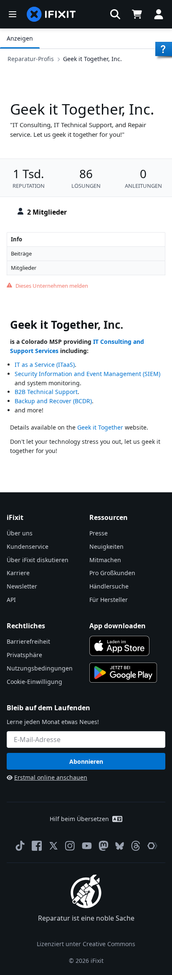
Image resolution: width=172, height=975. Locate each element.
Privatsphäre (24, 655)
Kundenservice (27, 546)
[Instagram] (70, 846)
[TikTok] (20, 846)
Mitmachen (105, 560)
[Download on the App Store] (119, 646)
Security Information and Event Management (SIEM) (87, 374)
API (11, 600)
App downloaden (117, 625)
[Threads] (136, 846)
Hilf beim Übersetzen (79, 819)
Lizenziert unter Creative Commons (86, 944)
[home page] (51, 14)
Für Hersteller (108, 600)
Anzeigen (20, 38)
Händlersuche (109, 586)
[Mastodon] (104, 846)
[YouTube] (87, 846)
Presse (98, 533)
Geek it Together (54, 324)
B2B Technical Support (46, 392)
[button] (115, 14)
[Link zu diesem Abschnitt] (6, 326)
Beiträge (21, 253)
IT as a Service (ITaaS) (45, 365)
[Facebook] (37, 846)
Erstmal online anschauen (50, 777)
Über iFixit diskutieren (37, 560)
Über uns (20, 533)
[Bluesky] (119, 846)
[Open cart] (137, 14)
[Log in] (158, 14)
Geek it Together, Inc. (92, 59)
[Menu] (12, 14)
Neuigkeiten (106, 546)
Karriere (18, 573)
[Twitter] (53, 846)
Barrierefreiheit (28, 641)
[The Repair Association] (152, 846)
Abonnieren (86, 761)
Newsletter (22, 586)
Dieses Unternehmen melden (51, 285)
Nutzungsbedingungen (40, 668)
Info (16, 239)
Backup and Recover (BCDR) (53, 401)
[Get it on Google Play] (123, 673)
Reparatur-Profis (31, 59)
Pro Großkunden (112, 573)
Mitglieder (23, 267)
